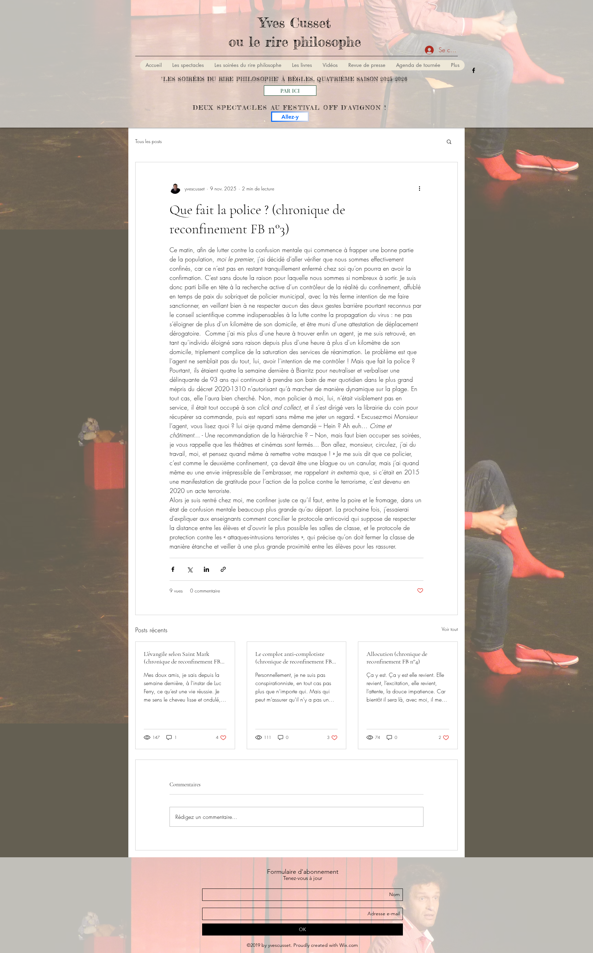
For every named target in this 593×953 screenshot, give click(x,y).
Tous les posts (148, 141)
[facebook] (473, 70)
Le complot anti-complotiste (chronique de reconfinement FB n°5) (293, 657)
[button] (449, 141)
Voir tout (450, 629)
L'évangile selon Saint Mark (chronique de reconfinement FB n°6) (182, 657)
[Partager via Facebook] (173, 569)
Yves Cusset (295, 22)
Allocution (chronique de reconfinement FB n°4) (397, 657)
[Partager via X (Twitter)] (189, 569)
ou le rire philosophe (295, 41)
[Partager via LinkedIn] (206, 569)
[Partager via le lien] (223, 569)
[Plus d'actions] (419, 188)
